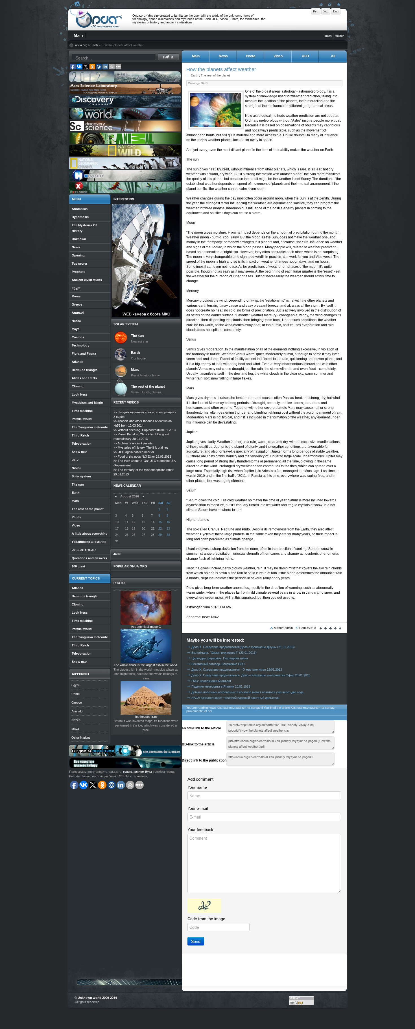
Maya (75, 728)
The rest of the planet (215, 75)
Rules (328, 36)
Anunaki (76, 711)
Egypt (75, 685)
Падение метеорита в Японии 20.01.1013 (220, 686)
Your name (197, 787)
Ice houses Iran (146, 716)
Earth (94, 45)
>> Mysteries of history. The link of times (141, 447)
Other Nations (81, 737)
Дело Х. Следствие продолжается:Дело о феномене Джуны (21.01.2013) (243, 647)
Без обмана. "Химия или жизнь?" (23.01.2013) (224, 652)
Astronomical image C (146, 626)
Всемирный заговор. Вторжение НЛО (218, 664)
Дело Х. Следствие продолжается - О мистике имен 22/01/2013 (236, 669)
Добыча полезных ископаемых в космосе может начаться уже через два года (247, 692)
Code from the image (206, 918)
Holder (339, 36)
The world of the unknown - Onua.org (99, 19)
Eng (335, 11)
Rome (75, 693)
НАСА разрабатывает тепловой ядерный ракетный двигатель (235, 697)
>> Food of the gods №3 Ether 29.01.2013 (142, 456)
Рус (315, 11)
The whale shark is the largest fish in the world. (146, 665)
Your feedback (200, 829)
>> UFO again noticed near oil (133, 452)
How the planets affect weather (221, 69)
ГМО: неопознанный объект (211, 681)
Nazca (75, 720)
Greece (76, 702)
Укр (325, 11)
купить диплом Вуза (137, 771)
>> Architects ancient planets (133, 443)
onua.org (81, 45)
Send (195, 941)
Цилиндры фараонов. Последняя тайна (219, 658)
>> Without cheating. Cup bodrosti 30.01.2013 (144, 430)
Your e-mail (197, 808)
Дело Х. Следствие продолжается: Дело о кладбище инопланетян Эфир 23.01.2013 (250, 675)
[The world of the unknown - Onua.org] (338, 4)
